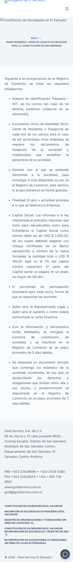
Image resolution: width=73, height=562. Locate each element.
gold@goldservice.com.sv (23, 492)
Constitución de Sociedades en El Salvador (33, 506)
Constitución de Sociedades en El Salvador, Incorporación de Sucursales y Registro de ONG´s (36, 531)
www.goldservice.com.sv (22, 487)
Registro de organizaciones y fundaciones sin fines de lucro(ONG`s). (35, 521)
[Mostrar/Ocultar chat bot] (65, 554)
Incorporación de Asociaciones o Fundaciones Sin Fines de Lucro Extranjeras (35, 541)
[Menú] (67, 9)
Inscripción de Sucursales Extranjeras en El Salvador (34, 513)
